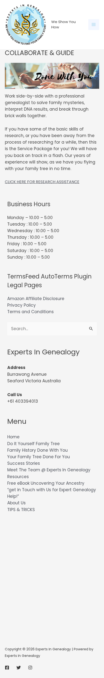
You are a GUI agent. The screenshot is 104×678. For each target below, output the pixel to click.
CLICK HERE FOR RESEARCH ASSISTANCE (42, 182)
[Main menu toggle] (93, 24)
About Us (16, 503)
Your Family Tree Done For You (38, 457)
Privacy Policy (21, 305)
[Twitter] (18, 667)
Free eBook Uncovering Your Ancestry (45, 483)
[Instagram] (30, 667)
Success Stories (23, 463)
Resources (18, 477)
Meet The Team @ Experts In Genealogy (48, 470)
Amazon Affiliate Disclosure (35, 299)
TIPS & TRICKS (21, 510)
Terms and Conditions (30, 312)
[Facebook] (7, 667)
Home (13, 437)
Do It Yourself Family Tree (33, 444)
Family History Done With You (37, 450)
